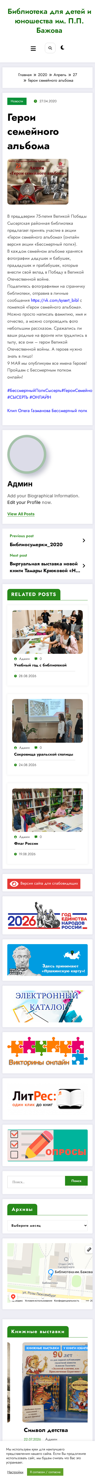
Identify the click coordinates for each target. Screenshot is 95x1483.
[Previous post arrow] (83, 541)
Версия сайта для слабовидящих (48, 883)
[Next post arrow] (83, 566)
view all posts (21, 514)
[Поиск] (50, 48)
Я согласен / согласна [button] (45, 1472)
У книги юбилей (48, 1348)
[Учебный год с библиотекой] (47, 631)
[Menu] (33, 48)
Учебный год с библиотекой (40, 665)
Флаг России (26, 843)
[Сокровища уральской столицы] (47, 720)
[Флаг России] (47, 809)
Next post (18, 555)
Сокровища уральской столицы (43, 754)
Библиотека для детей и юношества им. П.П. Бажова (49, 20)
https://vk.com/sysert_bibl (55, 300)
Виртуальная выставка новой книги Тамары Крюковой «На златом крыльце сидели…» (44, 567)
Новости (17, 101)
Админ (20, 483)
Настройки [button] (15, 1472)
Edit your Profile (24, 502)
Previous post (22, 536)
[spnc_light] (62, 47)
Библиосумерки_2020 (36, 544)
